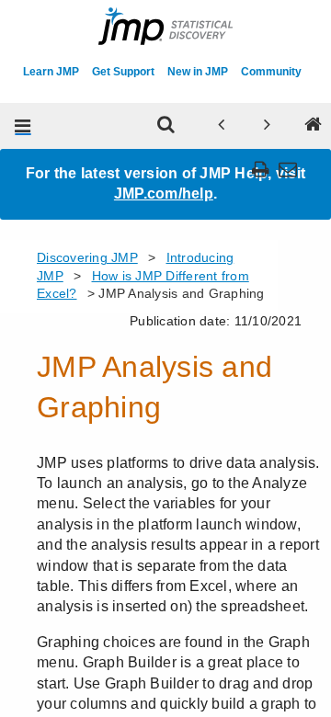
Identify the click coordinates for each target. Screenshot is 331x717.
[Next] (267, 126)
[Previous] (221, 126)
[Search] (165, 126)
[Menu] (23, 126)
